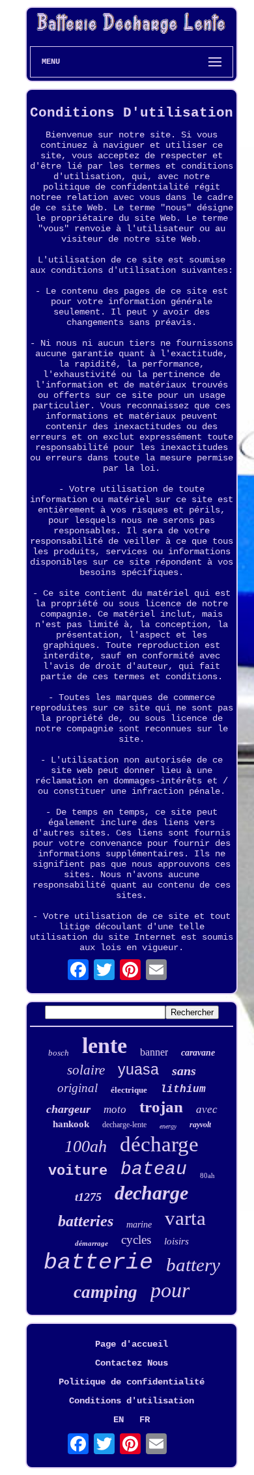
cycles (136, 1239)
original (77, 1088)
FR (144, 1419)
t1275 (88, 1196)
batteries (85, 1221)
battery (193, 1264)
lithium (183, 1089)
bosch (58, 1053)
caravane (198, 1053)
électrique (129, 1090)
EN (118, 1419)
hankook (71, 1124)
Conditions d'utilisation (131, 1401)
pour (170, 1290)
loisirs (176, 1241)
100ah (85, 1146)
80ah (207, 1175)
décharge (159, 1144)
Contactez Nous (131, 1363)
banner (154, 1052)
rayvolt (200, 1124)
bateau (153, 1169)
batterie (98, 1263)
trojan (161, 1107)
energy (168, 1126)
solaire (86, 1070)
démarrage (91, 1243)
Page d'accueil (131, 1344)
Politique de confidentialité (132, 1382)
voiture (77, 1171)
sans (184, 1070)
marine (139, 1224)
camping (105, 1292)
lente (104, 1045)
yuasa (138, 1069)
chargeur (68, 1109)
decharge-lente (124, 1124)
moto (115, 1109)
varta (185, 1218)
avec (207, 1109)
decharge (151, 1192)
